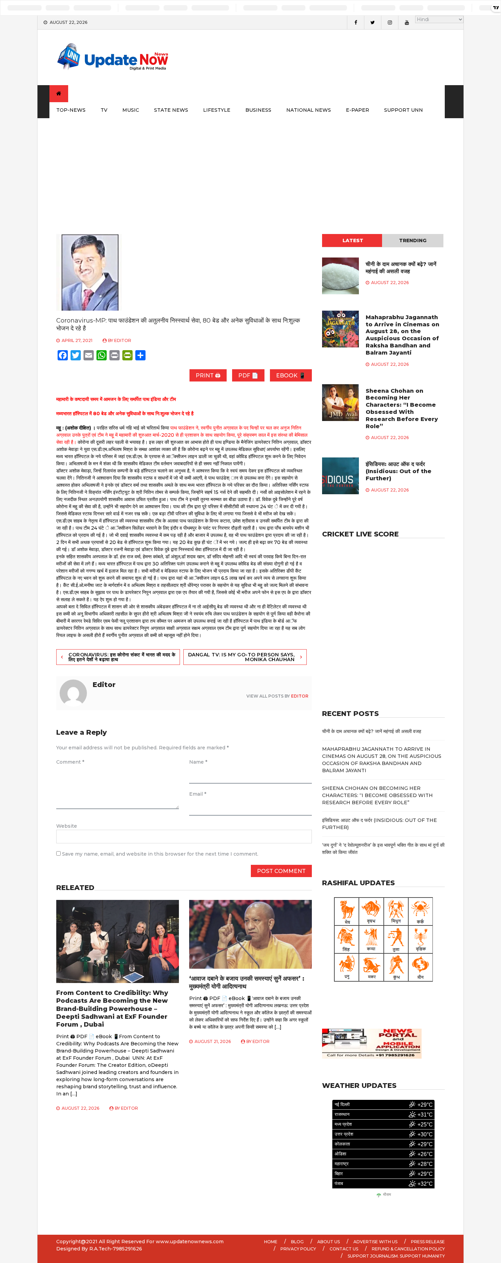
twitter (372, 22)
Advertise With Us (375, 1241)
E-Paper (357, 110)
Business (258, 110)
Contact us (344, 1248)
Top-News (71, 110)
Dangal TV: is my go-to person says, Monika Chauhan (241, 657)
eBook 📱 (291, 375)
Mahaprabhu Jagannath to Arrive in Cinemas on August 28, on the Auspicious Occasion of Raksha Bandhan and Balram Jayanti (402, 335)
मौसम (387, 1194)
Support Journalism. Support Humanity (396, 1256)
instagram (389, 22)
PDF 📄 (248, 375)
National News (308, 110)
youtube (406, 22)
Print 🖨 (208, 375)
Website (66, 826)
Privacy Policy (298, 1248)
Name (198, 762)
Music (130, 110)
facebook (355, 22)
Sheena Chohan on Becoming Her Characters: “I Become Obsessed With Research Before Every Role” (402, 409)
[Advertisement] (250, 169)
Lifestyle (216, 110)
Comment (70, 762)
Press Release (428, 1241)
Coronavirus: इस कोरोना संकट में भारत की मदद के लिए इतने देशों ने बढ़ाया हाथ (122, 657)
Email (197, 794)
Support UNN (403, 110)
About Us (328, 1241)
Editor (122, 340)
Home (270, 1241)
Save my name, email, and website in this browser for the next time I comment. (160, 854)
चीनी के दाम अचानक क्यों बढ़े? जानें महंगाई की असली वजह (401, 268)
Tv (104, 110)
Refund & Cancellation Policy (408, 1248)
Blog (297, 1241)
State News (171, 110)
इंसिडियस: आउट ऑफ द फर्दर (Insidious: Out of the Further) (398, 471)
